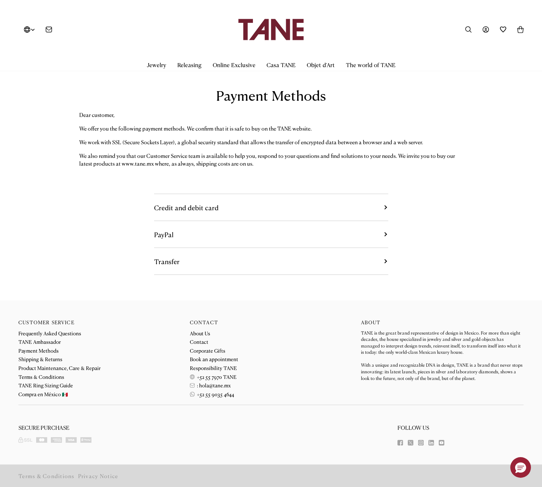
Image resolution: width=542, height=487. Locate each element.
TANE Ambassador (39, 341)
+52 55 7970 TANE (216, 376)
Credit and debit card (186, 207)
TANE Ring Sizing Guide (45, 385)
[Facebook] (400, 442)
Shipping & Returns (40, 359)
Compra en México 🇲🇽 (43, 394)
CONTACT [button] (204, 322)
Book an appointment (214, 359)
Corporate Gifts (207, 350)
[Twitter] (410, 442)
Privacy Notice (98, 476)
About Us (200, 333)
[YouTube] (441, 442)
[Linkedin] (431, 442)
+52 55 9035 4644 (215, 394)
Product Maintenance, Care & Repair (59, 368)
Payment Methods (38, 350)
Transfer (167, 261)
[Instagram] (421, 442)
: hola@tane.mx (213, 385)
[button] (156, 65)
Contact (199, 341)
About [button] (371, 322)
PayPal (164, 234)
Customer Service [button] (46, 322)
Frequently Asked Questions (49, 333)
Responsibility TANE (213, 368)
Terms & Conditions (41, 376)
